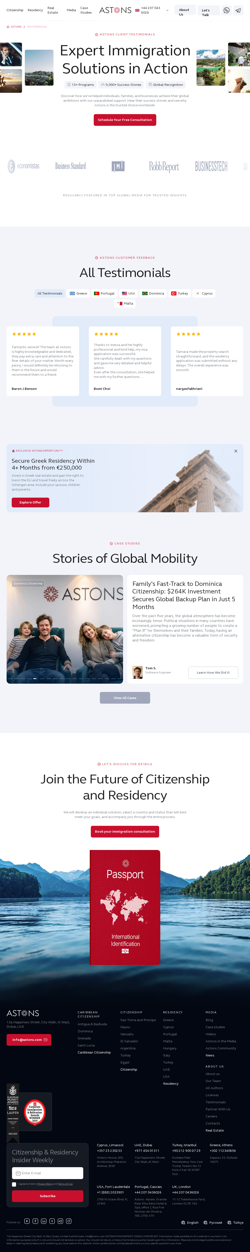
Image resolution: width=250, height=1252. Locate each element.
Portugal (108, 293)
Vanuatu (127, 1034)
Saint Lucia (86, 1045)
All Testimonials (49, 293)
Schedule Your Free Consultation (125, 120)
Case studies (215, 1027)
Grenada (84, 1038)
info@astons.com (27, 1040)
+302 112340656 (223, 1151)
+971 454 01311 (147, 1151)
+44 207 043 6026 (150, 10)
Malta (128, 303)
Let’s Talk (205, 11)
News (210, 1055)
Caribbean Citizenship (94, 1052)
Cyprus (207, 293)
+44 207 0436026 (148, 1192)
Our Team (213, 1081)
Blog (209, 1020)
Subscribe (47, 1196)
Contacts (213, 1123)
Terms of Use (65, 1183)
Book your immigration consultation (125, 831)
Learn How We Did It (213, 672)
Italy (166, 1055)
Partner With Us (218, 1109)
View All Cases (125, 698)
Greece (81, 293)
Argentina (127, 1048)
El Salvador (129, 1041)
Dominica (156, 293)
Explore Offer (30, 502)
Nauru (125, 1027)
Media (71, 10)
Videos (211, 1034)
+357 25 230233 (109, 1151)
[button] (10, 678)
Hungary (170, 1048)
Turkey (183, 293)
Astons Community (221, 1048)
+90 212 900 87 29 (186, 1151)
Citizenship (15, 10)
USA (131, 293)
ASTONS (16, 26)
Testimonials (216, 1102)
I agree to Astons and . (45, 1183)
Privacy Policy (44, 1183)
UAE (166, 1069)
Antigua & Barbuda (92, 1024)
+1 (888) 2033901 (110, 1192)
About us (213, 1074)
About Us (184, 11)
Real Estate (52, 10)
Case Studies (86, 10)
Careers (211, 1116)
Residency (35, 10)
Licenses (212, 1095)
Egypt (125, 1062)
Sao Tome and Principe (138, 1020)
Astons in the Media (221, 1041)
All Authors (214, 1088)
